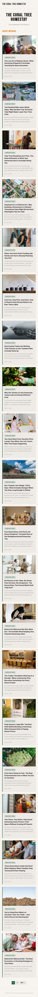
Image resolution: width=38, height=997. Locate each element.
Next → (23, 983)
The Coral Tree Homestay (14, 4)
